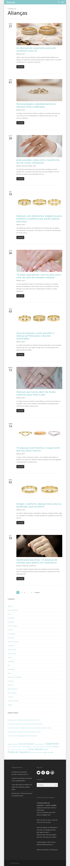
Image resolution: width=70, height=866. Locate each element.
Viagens (10, 705)
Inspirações (11, 661)
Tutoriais (10, 697)
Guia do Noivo (12, 653)
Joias (23, 54)
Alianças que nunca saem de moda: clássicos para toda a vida (36, 393)
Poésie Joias (53, 850)
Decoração (11, 638)
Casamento (11, 618)
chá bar (10, 746)
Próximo (37, 592)
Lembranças (11, 669)
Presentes (11, 681)
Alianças (18, 54)
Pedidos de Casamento (29, 566)
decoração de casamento (44, 747)
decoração (33, 746)
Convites (10, 630)
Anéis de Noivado (27, 166)
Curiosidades (11, 634)
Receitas (10, 685)
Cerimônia (11, 622)
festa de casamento (16, 749)
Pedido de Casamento (19, 752)
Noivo (46, 749)
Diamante (55, 747)
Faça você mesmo (13, 642)
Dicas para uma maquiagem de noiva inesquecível (22, 736)
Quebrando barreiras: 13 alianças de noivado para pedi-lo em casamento (36, 561)
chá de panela (26, 747)
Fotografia (11, 645)
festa (9, 749)
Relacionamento (12, 689)
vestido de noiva (47, 752)
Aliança (10, 744)
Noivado (39, 749)
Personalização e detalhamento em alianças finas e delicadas (36, 105)
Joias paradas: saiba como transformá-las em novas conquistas (38, 161)
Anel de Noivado (26, 744)
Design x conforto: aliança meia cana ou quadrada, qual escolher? (38, 505)
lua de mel (25, 749)
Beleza (10, 614)
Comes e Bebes (12, 626)
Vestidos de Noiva (13, 701)
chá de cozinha (16, 747)
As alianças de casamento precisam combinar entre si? (36, 49)
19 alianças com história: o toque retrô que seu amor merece (38, 449)
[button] (62, 2)
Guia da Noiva (12, 649)
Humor (10, 657)
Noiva (31, 749)
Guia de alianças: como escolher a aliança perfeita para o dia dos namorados (35, 335)
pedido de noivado (36, 752)
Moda (9, 673)
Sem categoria (12, 693)
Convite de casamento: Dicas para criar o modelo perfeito (25, 724)
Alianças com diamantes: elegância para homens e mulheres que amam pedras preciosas (39, 218)
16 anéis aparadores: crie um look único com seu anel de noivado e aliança (38, 276)
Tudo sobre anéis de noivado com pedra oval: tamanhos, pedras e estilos (29, 728)
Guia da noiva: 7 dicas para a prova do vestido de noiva (24, 732)
